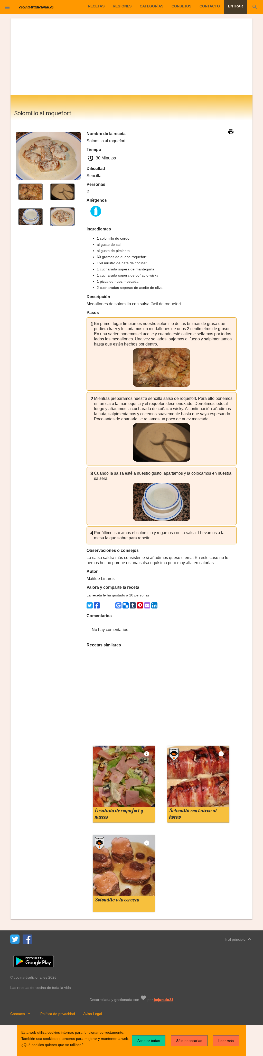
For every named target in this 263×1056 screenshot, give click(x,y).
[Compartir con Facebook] (97, 605)
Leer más (226, 1041)
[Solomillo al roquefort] (30, 191)
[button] (7, 7)
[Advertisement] (131, 57)
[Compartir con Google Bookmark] (118, 605)
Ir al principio (239, 939)
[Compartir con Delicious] (126, 605)
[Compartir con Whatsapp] (104, 605)
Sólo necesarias (189, 1041)
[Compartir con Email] (147, 605)
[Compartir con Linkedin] (154, 605)
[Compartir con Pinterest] (140, 605)
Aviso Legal (92, 1014)
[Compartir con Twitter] (90, 605)
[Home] (36, 7)
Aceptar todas (148, 1041)
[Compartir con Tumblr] (133, 605)
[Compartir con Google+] (111, 605)
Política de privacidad (57, 1014)
